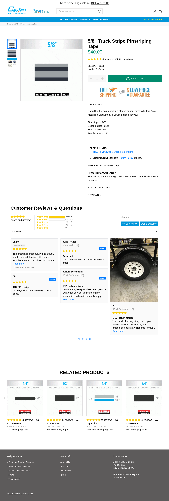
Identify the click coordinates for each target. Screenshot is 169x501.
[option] (12, 44)
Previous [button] (4, 398)
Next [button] (164, 398)
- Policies (64, 466)
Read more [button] (19, 263)
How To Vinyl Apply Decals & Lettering (113, 152)
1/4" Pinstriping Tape (17, 429)
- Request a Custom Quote (126, 474)
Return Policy (126, 158)
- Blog (63, 475)
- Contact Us (119, 477)
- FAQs (10, 475)
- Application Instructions (18, 470)
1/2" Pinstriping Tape (57, 429)
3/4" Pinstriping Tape (136, 429)
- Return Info (66, 470)
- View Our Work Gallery (18, 466)
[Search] (100, 11)
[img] (34, 249)
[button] (95, 59)
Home (9, 24)
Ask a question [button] (149, 223)
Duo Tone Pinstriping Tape (99, 429)
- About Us (65, 462)
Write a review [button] (129, 223)
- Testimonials (13, 479)
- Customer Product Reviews (20, 462)
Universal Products (17, 427)
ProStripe (100, 69)
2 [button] (83, 339)
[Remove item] (160, 3)
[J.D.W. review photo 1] (134, 270)
